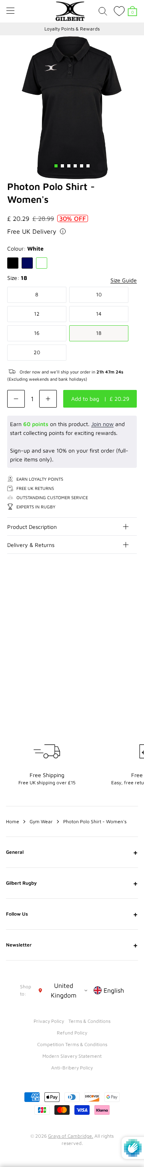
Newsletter (72, 945)
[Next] (131, 601)
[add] (48, 399)
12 (37, 313)
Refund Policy (72, 1033)
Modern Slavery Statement (72, 1056)
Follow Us (72, 914)
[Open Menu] (10, 11)
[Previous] (115, 601)
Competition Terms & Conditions (72, 1044)
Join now (102, 423)
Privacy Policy (49, 1021)
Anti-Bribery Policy (72, 1068)
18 (99, 333)
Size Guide (123, 280)
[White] (41, 263)
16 (37, 333)
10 (99, 294)
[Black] (12, 263)
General (72, 852)
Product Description (32, 526)
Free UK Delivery (31, 231)
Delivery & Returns (30, 544)
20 (37, 352)
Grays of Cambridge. (70, 1136)
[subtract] (16, 399)
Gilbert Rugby (72, 883)
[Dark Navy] (27, 263)
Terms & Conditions (89, 1021)
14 (99, 313)
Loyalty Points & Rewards (72, 29)
